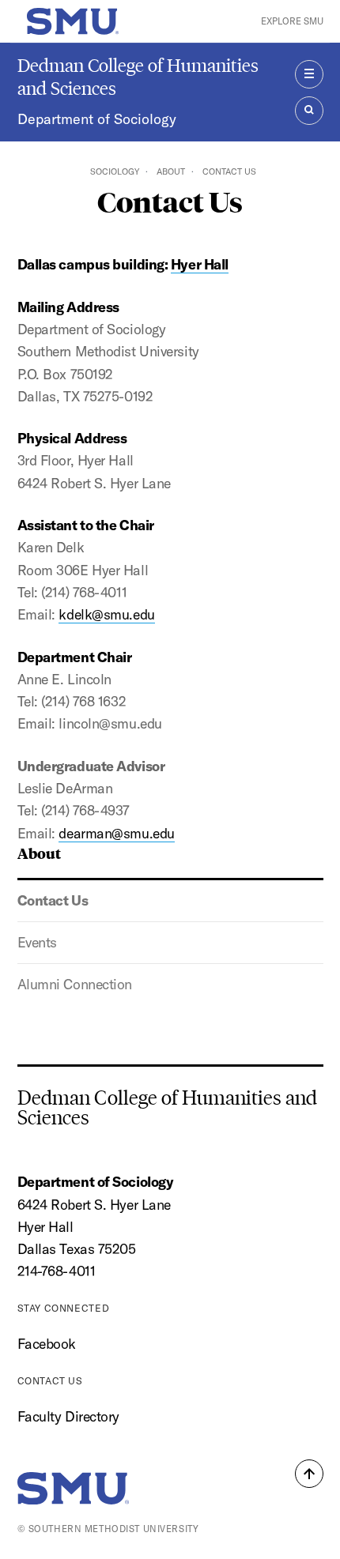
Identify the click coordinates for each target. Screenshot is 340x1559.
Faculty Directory (68, 1416)
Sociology (114, 171)
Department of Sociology (96, 119)
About (171, 171)
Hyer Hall (200, 264)
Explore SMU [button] (292, 21)
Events (37, 942)
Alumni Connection (74, 984)
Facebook (46, 1344)
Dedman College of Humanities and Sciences (138, 77)
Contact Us (53, 900)
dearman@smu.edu (116, 833)
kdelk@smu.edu (106, 614)
